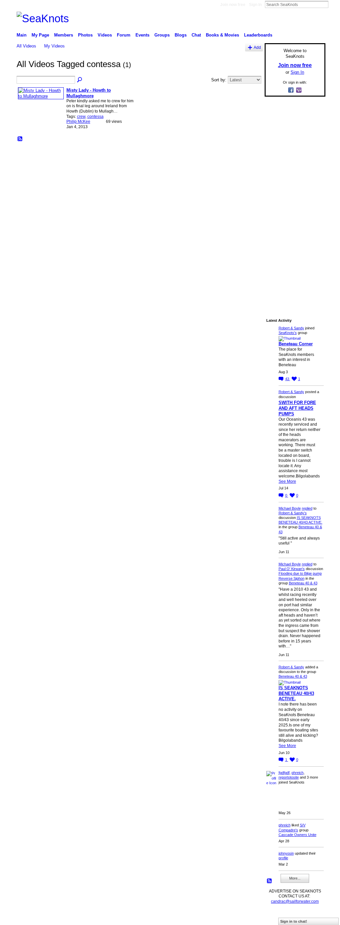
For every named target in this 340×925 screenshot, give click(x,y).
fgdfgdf (284, 773)
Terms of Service (310, 917)
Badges (250, 917)
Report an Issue (276, 917)
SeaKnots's (288, 333)
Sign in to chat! (293, 921)
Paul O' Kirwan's (292, 569)
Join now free (232, 4)
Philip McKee (78, 121)
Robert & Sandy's (293, 513)
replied (307, 508)
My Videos (54, 45)
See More (287, 481)
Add (257, 47)
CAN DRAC (62, 917)
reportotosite (289, 777)
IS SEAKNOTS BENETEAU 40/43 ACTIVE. (296, 693)
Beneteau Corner (296, 343)
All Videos (26, 45)
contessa (95, 116)
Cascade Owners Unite (297, 835)
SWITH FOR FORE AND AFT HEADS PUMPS (297, 408)
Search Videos (80, 80)
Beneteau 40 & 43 (303, 583)
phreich (297, 773)
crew (81, 116)
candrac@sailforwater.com (295, 901)
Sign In (255, 4)
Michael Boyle (290, 508)
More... (294, 878)
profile (283, 858)
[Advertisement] (292, 201)
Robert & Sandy (291, 328)
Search (333, 4)
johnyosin (286, 853)
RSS (20, 139)
